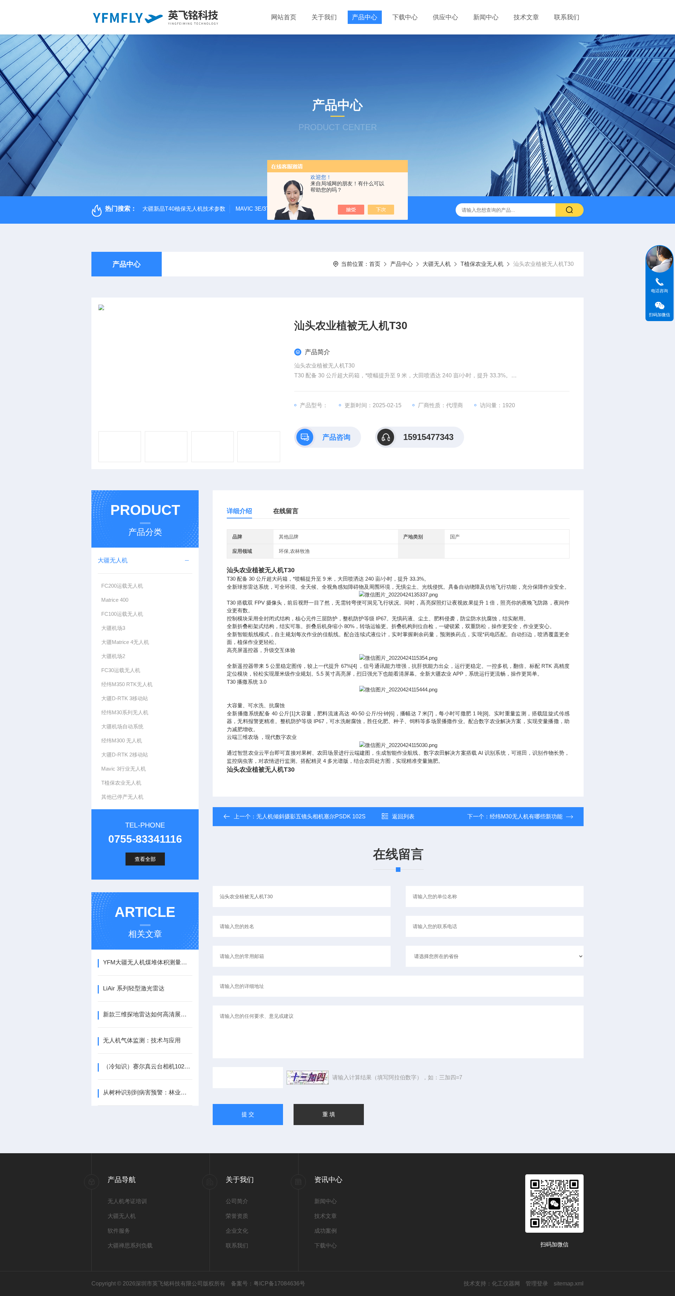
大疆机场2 (113, 656)
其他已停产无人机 (122, 797)
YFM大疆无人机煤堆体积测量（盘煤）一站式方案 (147, 962)
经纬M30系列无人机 (124, 712)
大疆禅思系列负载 (130, 1246)
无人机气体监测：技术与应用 (142, 1040)
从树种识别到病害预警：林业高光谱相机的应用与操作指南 (147, 1092)
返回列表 (403, 816)
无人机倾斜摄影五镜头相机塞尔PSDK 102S (311, 816)
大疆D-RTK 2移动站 (124, 755)
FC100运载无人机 (122, 614)
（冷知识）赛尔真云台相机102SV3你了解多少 (147, 1066)
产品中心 (364, 17)
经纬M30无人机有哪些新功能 (526, 816)
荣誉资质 (237, 1216)
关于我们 (324, 17)
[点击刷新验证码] (308, 1078)
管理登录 (537, 1284)
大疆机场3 (113, 628)
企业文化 (237, 1231)
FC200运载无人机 (122, 586)
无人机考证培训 (127, 1201)
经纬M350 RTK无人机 (127, 684)
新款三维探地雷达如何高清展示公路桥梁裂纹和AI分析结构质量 (147, 1014)
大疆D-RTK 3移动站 (124, 698)
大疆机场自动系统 (122, 726)
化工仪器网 (506, 1284)
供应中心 (445, 17)
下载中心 (405, 17)
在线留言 (285, 511)
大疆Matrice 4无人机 (125, 642)
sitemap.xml (569, 1284)
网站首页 (283, 17)
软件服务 (119, 1231)
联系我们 (566, 17)
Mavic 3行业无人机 (123, 769)
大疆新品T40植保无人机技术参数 (183, 209)
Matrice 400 (114, 600)
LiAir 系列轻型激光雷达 (134, 988)
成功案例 (325, 1231)
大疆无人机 (437, 264)
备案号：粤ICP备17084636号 (268, 1284)
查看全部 (145, 859)
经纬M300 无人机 (121, 740)
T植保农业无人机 (482, 264)
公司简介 (237, 1201)
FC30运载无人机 (120, 670)
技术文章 (526, 17)
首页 (374, 264)
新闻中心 (486, 17)
